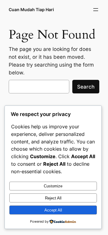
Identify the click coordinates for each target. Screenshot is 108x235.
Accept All (53, 210)
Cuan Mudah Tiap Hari (31, 9)
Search (85, 87)
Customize (53, 186)
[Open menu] (95, 9)
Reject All (53, 198)
